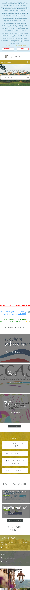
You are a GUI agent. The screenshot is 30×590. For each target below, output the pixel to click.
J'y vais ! (5, 547)
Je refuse (22, 48)
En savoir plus (9, 498)
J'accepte (7, 48)
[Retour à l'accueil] (15, 56)
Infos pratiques (16, 470)
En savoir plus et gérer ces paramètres (15, 45)
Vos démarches (16, 453)
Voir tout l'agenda (14, 426)
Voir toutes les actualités (15, 520)
